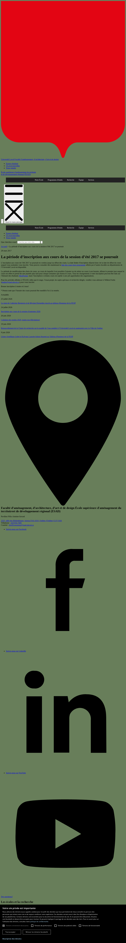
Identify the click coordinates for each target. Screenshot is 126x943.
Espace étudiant (12, 164)
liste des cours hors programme (73, 265)
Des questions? (7, 897)
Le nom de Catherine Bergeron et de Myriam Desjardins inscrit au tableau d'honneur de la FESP (38, 303)
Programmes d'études (55, 180)
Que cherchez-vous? (9, 242)
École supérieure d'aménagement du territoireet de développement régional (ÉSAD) (18, 173)
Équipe (81, 180)
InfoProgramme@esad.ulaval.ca (21, 525)
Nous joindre (11, 168)
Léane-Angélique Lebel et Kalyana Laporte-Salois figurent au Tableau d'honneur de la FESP (37, 337)
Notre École (39, 180)
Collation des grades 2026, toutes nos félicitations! (20, 320)
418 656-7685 (16, 523)
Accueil (4, 246)
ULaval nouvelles (13, 166)
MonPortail (23, 276)
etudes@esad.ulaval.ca (10, 282)
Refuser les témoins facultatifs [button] (37, 932)
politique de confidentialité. (39, 921)
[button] (11, 938)
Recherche (70, 180)
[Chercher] (2, 221)
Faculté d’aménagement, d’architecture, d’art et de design (36, 159)
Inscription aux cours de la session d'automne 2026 (20, 311)
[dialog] (63, 924)
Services (91, 180)
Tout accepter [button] (10, 932)
